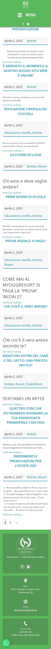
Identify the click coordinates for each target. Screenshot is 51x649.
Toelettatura (34, 384)
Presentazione (25, 29)
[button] (6, 643)
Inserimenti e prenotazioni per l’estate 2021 (25, 461)
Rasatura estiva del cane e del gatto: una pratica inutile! (25, 360)
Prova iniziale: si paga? (25, 241)
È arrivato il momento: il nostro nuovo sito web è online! (25, 70)
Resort (42, 166)
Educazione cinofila (17, 133)
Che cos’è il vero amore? (25, 306)
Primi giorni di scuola (25, 197)
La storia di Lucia (25, 155)
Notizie (31, 41)
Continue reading (13, 62)
